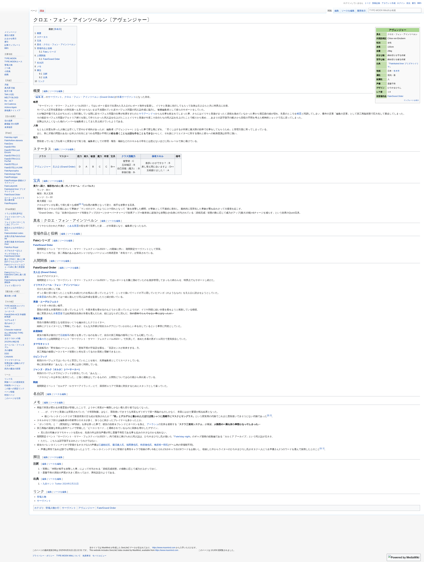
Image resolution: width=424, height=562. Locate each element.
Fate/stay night (182, 436)
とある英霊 (73, 225)
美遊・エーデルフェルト (46, 301)
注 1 (81, 204)
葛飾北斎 (38, 318)
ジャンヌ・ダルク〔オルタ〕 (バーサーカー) (56, 369)
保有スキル (157, 156)
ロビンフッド (40, 356)
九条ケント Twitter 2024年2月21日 (61, 483)
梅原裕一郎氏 (161, 444)
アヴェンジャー (42, 166)
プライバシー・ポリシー (43, 556)
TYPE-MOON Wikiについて (68, 556)
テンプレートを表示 (411, 100)
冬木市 (396, 71)
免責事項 (86, 556)
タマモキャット (41, 344)
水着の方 (41, 339)
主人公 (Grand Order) (64, 166)
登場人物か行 (52, 508)
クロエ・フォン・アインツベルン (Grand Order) (89, 97)
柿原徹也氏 (146, 444)
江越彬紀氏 (104, 444)
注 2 (269, 415)
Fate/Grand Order (395, 96)
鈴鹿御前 (38, 331)
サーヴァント (55, 97)
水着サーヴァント (126, 97)
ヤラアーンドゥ (147, 113)
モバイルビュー (99, 556)
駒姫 (35, 382)
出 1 (322, 448)
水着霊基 (41, 296)
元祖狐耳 (64, 335)
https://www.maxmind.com (163, 547)
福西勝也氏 (132, 444)
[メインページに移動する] (14, 13)
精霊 (299, 113)
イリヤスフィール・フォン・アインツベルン (56, 285)
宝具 (36, 180)
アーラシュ (152, 424)
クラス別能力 (128, 156)
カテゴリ (39, 508)
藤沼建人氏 (118, 444)
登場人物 (41, 496)
